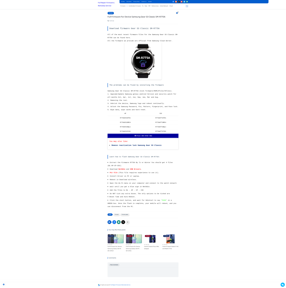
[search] (187, 6)
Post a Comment (114, 265)
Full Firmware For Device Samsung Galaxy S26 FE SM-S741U (133, 249)
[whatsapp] (187, 2)
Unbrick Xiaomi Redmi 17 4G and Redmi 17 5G (170, 248)
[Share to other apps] (128, 222)
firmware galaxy (125, 214)
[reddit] (176, 2)
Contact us (144, 2)
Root (146, 6)
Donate (150, 2)
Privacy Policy (136, 2)
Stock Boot (129, 2)
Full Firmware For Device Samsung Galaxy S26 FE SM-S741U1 (115, 249)
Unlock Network (164, 6)
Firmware (122, 6)
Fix (143, 6)
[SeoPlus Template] (99, 285)
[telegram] (184, 2)
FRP (149, 6)
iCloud (171, 6)
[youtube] (182, 2)
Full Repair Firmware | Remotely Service (106, 4)
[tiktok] (179, 2)
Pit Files (123, 2)
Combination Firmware (135, 6)
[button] (114, 222)
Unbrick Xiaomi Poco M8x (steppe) (151, 248)
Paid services (155, 6)
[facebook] (173, 2)
